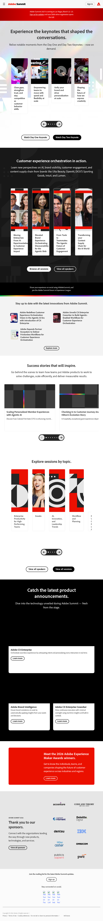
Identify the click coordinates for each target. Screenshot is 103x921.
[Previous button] (42, 437)
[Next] (59, 124)
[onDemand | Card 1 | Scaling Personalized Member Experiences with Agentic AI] (29, 407)
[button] (4, 4)
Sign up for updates (37, 14)
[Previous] (44, 124)
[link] (39, 82)
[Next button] (61, 437)
